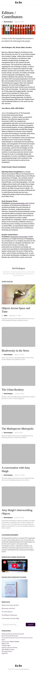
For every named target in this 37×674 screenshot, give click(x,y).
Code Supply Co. (25, 669)
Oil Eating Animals (7, 651)
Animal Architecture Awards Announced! (13, 634)
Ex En (18, 2)
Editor (5, 315)
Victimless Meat (6, 645)
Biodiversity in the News (15, 350)
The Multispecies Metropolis (17, 428)
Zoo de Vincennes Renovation (10, 635)
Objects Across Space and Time (10, 605)
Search (30, 624)
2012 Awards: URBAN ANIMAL (10, 641)
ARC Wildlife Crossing (8, 649)
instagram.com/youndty (19, 237)
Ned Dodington (8, 21)
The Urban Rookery (13, 389)
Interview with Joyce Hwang (9, 647)
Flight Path (4, 653)
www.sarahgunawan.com (19, 203)
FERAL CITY (5, 643)
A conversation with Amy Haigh (10, 618)
